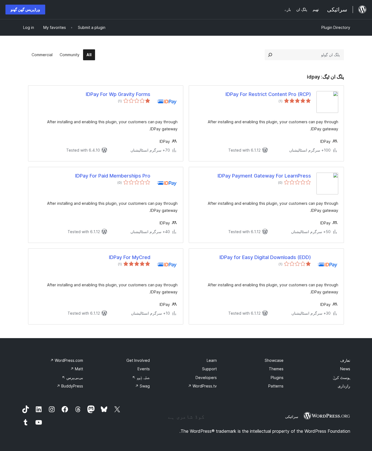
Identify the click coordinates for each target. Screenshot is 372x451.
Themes (276, 368)
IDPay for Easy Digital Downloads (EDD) (265, 257)
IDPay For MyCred (129, 257)
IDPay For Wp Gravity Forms (118, 94)
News (345, 368)
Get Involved (138, 360)
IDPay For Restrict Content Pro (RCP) (268, 94)
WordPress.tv (202, 386)
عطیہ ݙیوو (141, 377)
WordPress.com (66, 360)
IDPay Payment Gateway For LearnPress (264, 176)
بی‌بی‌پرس (72, 377)
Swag (142, 386)
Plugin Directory (335, 27)
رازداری (344, 386)
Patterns (275, 386)
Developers (206, 377)
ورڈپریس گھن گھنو (25, 9)
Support (209, 368)
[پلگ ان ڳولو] (270, 54)
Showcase (274, 360)
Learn (212, 360)
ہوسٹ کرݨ (341, 377)
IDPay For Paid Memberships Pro (112, 176)
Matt (76, 368)
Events (144, 368)
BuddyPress (70, 386)
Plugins (277, 377)
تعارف (345, 360)
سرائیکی (291, 416)
